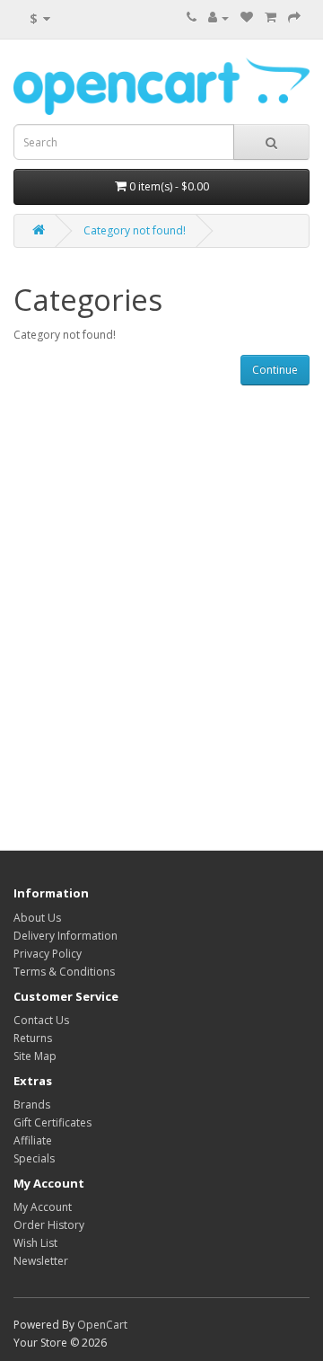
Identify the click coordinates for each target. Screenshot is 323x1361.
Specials (34, 1158)
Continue (275, 369)
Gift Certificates (52, 1122)
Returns (32, 1038)
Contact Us (41, 1020)
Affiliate (32, 1140)
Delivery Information (65, 935)
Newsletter (40, 1260)
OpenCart (102, 1324)
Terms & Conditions (64, 971)
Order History (48, 1225)
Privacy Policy (47, 953)
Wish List (35, 1243)
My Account (42, 1207)
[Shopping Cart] (270, 17)
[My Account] (218, 17)
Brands (31, 1104)
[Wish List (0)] (246, 17)
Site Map (35, 1056)
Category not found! (134, 230)
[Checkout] (294, 17)
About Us (37, 917)
